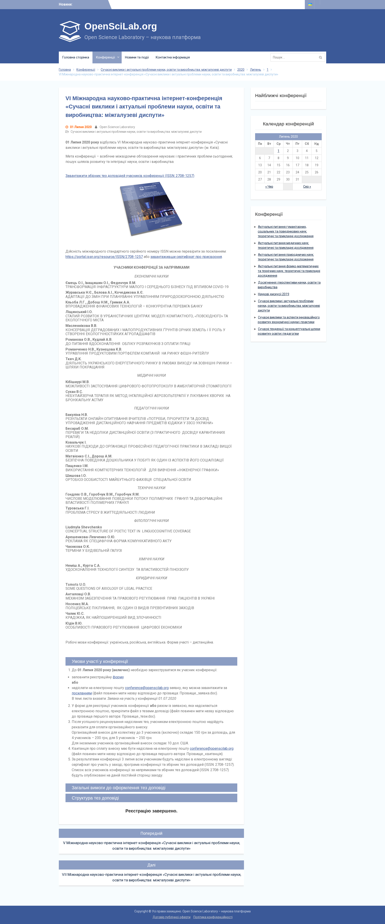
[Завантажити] (151, 212)
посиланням (82, 693)
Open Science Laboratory (117, 127)
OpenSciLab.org (120, 26)
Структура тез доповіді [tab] (95, 797)
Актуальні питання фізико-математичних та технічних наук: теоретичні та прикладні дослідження (289, 270)
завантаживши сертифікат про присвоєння (186, 257)
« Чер (269, 186)
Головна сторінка (75, 57)
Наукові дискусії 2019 (273, 294)
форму (118, 677)
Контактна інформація (173, 57)
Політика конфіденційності (213, 917)
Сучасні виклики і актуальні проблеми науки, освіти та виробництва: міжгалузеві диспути (136, 131)
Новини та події (137, 57)
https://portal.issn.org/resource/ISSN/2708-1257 (104, 257)
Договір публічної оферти (171, 917)
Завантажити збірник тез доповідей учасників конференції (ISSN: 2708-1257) (130, 176)
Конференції (105, 57)
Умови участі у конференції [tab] (100, 661)
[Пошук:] (298, 57)
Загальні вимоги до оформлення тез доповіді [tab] (118, 787)
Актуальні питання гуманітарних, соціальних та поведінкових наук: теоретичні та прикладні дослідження (285, 231)
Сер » (307, 186)
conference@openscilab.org (147, 688)
